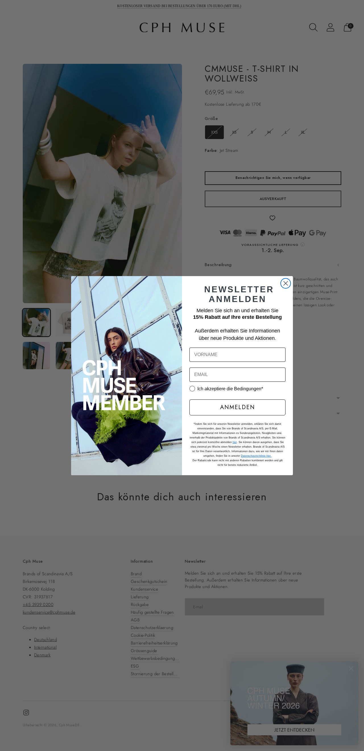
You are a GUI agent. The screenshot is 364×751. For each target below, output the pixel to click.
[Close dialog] (286, 283)
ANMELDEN (237, 407)
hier (235, 442)
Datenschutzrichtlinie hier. (256, 455)
